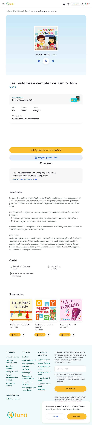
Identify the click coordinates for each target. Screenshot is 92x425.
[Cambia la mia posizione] (87, 4)
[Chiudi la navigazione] (3, 3)
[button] (68, 4)
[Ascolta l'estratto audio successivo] (52, 61)
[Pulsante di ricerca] (64, 4)
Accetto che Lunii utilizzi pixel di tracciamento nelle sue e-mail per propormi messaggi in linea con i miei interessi (71, 378)
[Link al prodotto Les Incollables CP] (71, 310)
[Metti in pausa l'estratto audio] (46, 61)
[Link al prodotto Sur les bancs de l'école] (20, 310)
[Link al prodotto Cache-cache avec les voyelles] (46, 310)
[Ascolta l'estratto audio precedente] (39, 61)
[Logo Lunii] (10, 4)
